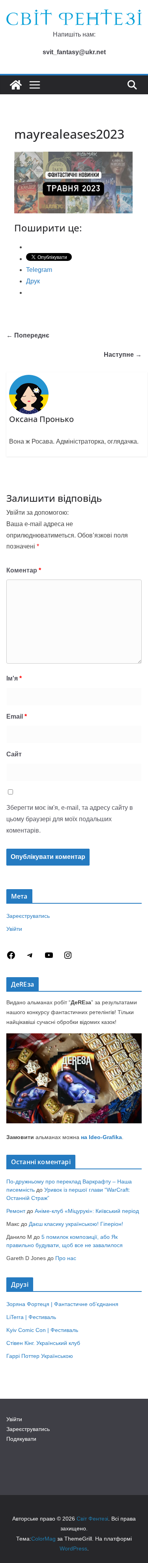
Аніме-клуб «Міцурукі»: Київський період (87, 1211)
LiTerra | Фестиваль (31, 1317)
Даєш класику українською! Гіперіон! (76, 1224)
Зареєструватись (28, 916)
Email (16, 716)
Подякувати (21, 1439)
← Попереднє (27, 335)
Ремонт (15, 1211)
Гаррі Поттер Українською (39, 1356)
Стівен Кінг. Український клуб (43, 1343)
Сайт (14, 754)
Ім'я (14, 678)
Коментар (23, 570)
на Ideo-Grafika (101, 1137)
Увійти (14, 929)
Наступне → (123, 354)
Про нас (65, 1258)
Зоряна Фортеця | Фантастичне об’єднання (62, 1304)
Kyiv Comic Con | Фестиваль (42, 1330)
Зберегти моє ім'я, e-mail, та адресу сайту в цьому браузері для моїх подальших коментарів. (69, 819)
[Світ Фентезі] (15, 84)
